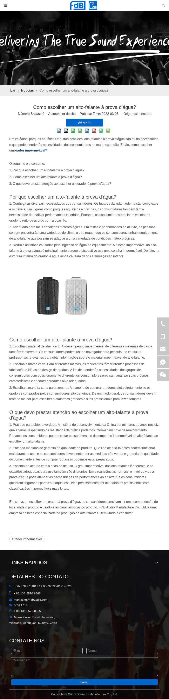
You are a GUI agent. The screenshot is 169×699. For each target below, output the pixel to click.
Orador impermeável (27, 539)
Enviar (84, 682)
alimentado (143, 114)
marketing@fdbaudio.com (30, 599)
